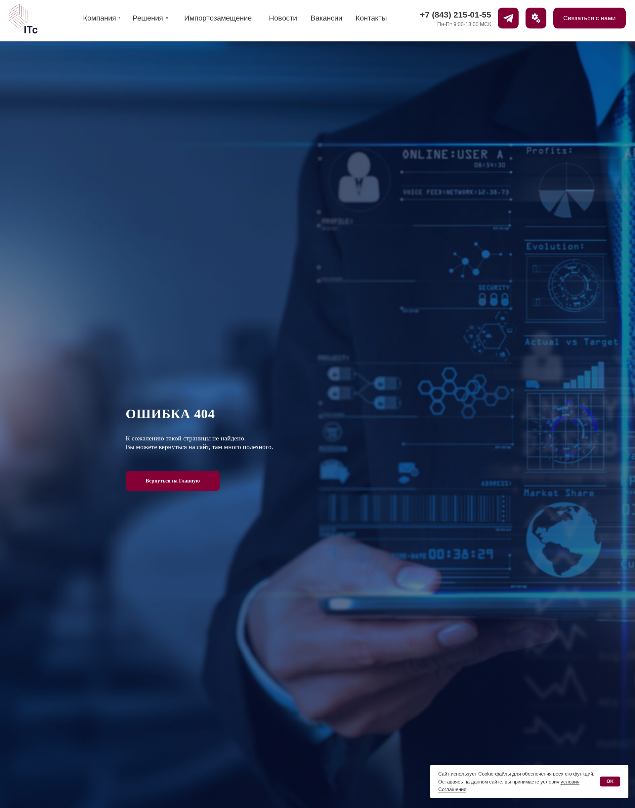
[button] (536, 18)
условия (550, 781)
